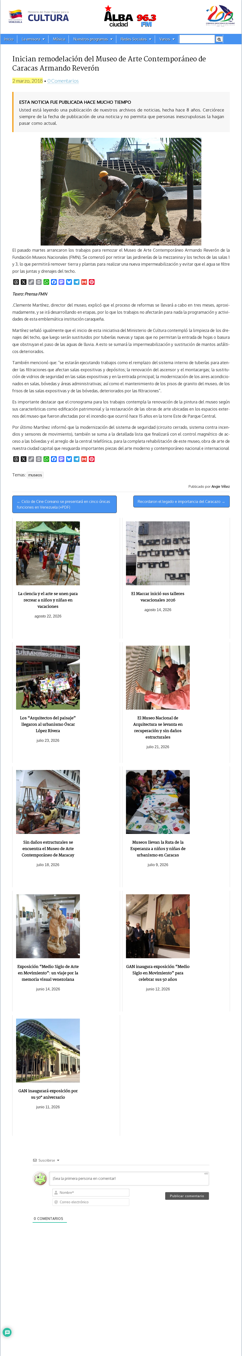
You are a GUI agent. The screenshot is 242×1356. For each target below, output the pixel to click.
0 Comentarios (63, 81)
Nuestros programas (90, 39)
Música (59, 39)
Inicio (8, 39)
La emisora (31, 39)
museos (35, 475)
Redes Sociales (134, 39)
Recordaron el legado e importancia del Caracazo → (181, 501)
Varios (165, 39)
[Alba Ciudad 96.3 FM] (121, 17)
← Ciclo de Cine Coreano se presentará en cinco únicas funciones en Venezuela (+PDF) (63, 504)
